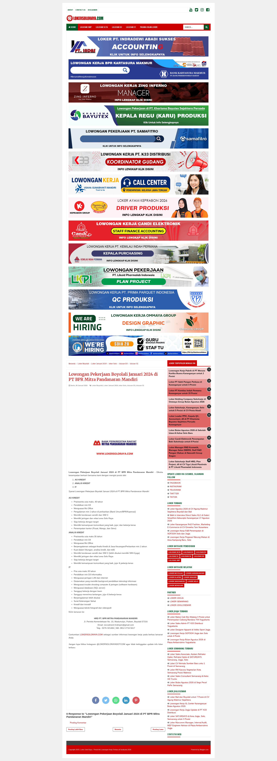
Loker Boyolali (97, 385)
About (70, 10)
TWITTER (174, 493)
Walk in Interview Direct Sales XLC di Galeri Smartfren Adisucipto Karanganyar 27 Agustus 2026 (188, 518)
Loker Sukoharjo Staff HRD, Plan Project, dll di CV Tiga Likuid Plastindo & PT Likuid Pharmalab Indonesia (188, 464)
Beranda (118, 729)
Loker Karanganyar (195, 573)
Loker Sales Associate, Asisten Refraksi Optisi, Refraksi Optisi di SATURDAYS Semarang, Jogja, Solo (186, 657)
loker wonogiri (176, 585)
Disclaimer (92, 10)
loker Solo (122, 385)
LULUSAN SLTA (102, 27)
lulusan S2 (186, 556)
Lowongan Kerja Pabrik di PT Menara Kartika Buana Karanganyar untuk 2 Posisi (187, 373)
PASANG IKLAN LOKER (148, 27)
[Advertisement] (116, 408)
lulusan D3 (131, 385)
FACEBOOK (175, 483)
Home (73, 27)
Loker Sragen (190, 577)
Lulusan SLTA (174, 552)
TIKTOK (173, 497)
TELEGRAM (175, 490)
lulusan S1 (140, 385)
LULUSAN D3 (117, 27)
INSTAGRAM (175, 486)
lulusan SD (199, 556)
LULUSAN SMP (85, 27)
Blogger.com (204, 749)
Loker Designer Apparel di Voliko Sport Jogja (190, 629)
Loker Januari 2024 (111, 385)
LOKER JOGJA (177, 598)
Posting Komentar (78, 722)
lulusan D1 (188, 552)
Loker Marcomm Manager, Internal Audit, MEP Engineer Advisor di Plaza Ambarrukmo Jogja (187, 725)
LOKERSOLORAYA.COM (91, 634)
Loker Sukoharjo (177, 581)
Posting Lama (158, 729)
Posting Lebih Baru (75, 729)
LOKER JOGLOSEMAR (180, 605)
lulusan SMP (174, 560)
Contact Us (80, 10)
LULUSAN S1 (131, 27)
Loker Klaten (175, 577)
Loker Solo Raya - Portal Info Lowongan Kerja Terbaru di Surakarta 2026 (106, 749)
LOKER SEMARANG (179, 601)
